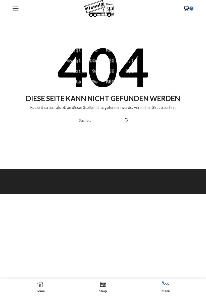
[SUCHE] (126, 120)
